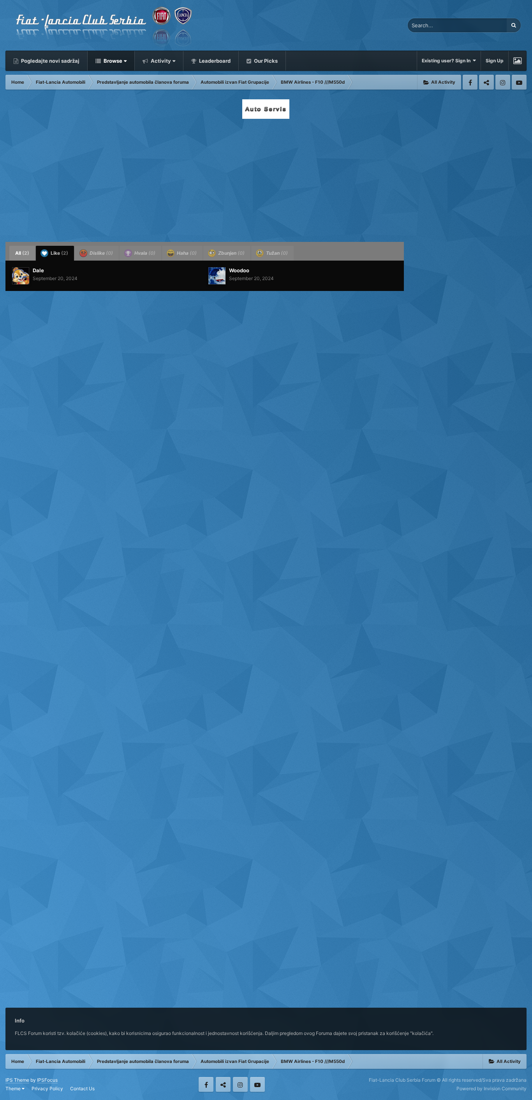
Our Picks (265, 61)
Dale (38, 270)
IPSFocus (47, 1080)
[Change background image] (517, 61)
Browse (112, 61)
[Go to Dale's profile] (20, 275)
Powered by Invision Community (491, 1088)
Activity (160, 61)
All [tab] (22, 253)
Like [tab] (58, 253)
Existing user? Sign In (447, 60)
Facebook (470, 82)
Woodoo (239, 270)
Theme (13, 1088)
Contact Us (82, 1088)
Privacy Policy (47, 1088)
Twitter (486, 82)
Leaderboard (214, 61)
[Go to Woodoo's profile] (216, 275)
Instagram (502, 82)
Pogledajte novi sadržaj (49, 61)
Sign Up (495, 60)
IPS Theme (17, 1080)
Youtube (519, 82)
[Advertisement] (266, 178)
